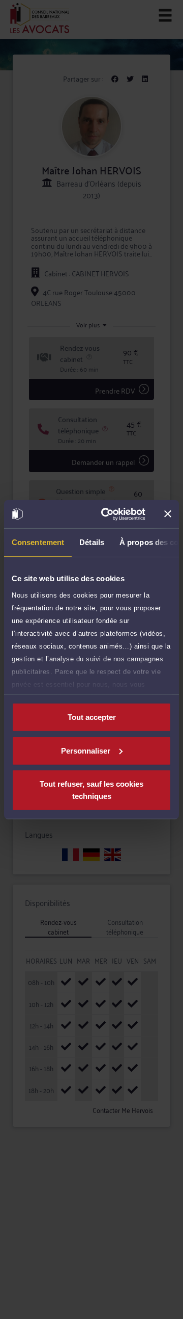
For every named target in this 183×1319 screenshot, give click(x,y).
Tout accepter (92, 717)
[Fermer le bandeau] (167, 514)
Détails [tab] (91, 542)
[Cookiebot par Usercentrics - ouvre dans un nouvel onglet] (107, 514)
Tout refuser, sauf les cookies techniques (91, 790)
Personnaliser (85, 750)
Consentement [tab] (38, 542)
